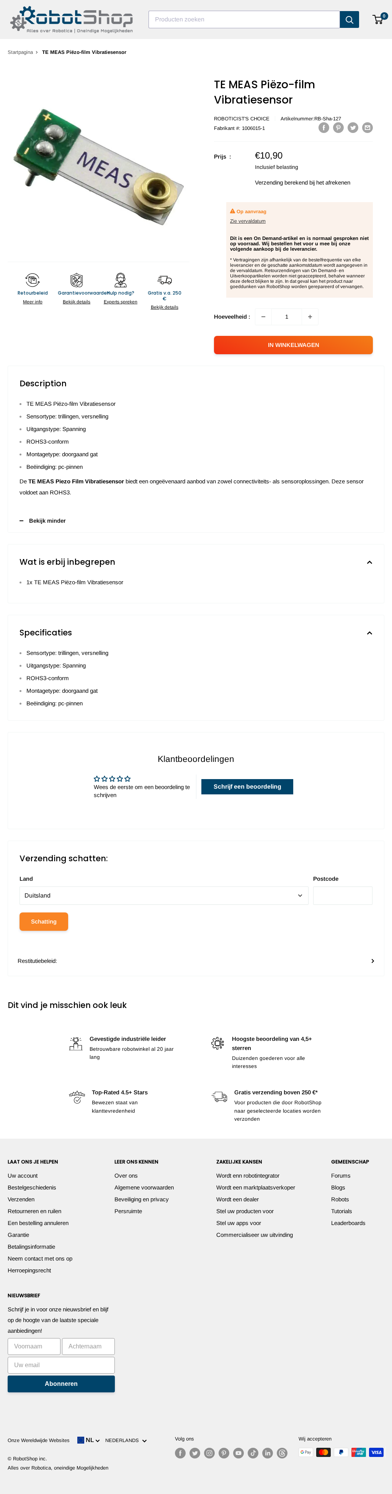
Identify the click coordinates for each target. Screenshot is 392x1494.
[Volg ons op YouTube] (238, 1453)
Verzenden (21, 1199)
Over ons (126, 1175)
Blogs (338, 1187)
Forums (341, 1175)
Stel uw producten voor (245, 1211)
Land (26, 878)
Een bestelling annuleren (38, 1223)
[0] (378, 19)
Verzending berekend (281, 182)
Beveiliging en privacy (141, 1199)
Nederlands (123, 1440)
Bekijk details (76, 302)
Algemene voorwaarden (144, 1187)
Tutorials (341, 1211)
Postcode (325, 878)
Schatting (44, 921)
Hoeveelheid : (232, 316)
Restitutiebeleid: (37, 961)
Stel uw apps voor (238, 1223)
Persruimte (128, 1211)
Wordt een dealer (237, 1199)
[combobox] (244, 19)
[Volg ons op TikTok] (253, 1453)
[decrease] (263, 317)
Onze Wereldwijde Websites (39, 1440)
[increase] (310, 317)
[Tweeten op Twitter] (353, 127)
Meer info (32, 302)
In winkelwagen (293, 345)
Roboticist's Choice (242, 119)
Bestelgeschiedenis (32, 1187)
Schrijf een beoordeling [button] (247, 786)
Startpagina (20, 52)
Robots (340, 1199)
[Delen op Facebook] (323, 127)
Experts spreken (120, 302)
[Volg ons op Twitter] (194, 1453)
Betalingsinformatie (31, 1246)
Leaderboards (348, 1223)
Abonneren (61, 1384)
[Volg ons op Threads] (282, 1453)
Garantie (18, 1234)
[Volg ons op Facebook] (180, 1453)
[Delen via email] (367, 127)
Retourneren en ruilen (34, 1211)
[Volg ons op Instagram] (209, 1453)
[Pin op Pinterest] (338, 127)
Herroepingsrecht (29, 1270)
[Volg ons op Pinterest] (224, 1453)
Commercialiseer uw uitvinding (254, 1234)
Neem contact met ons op (40, 1258)
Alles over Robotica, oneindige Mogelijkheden (58, 1468)
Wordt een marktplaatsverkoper (255, 1187)
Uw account (23, 1175)
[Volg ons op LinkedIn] (267, 1453)
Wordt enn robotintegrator (247, 1175)
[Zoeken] (349, 19)
